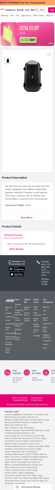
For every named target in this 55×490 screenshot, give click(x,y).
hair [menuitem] (17, 15)
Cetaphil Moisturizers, (21, 465)
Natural (46, 344)
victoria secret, (37, 420)
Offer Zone (36, 308)
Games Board (27, 314)
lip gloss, (23, 417)
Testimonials (10, 324)
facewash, (16, 451)
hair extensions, (24, 433)
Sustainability (10, 333)
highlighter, (17, 414)
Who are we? (8, 308)
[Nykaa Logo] (2, 9)
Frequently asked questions (19, 312)
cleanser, (16, 430)
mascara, (39, 430)
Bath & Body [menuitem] (38, 15)
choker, (31, 443)
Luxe (45, 348)
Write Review (16, 249)
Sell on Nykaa (17, 338)
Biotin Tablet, (18, 473)
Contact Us (18, 306)
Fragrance (47, 341)
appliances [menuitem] (26, 15)
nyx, (23, 451)
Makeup (46, 307)
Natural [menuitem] (49, 15)
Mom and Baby (45, 329)
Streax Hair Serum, (18, 467)
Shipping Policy (37, 398)
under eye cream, (32, 435)
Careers (8, 313)
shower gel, (16, 438)
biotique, (14, 417)
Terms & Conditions (20, 398)
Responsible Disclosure (10, 338)
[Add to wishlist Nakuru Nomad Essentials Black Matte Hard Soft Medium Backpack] (49, 54)
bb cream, (25, 420)
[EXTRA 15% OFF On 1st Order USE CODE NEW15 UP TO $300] (27, 34)
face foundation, (22, 441)
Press (7, 320)
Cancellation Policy (20, 400)
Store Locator (18, 319)
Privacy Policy (36, 400)
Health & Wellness (46, 336)
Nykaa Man (36, 320)
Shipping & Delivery (18, 331)
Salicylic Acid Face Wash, (26, 475)
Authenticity (10, 317)
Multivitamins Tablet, (20, 459)
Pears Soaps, (21, 481)
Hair (44, 314)
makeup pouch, (20, 446)
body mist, (39, 446)
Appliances (47, 324)
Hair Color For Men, (35, 481)
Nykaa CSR (7, 328)
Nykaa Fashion (37, 325)
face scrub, (15, 457)
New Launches (37, 314)
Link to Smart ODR (8, 350)
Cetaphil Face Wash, (30, 457)
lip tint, (20, 435)
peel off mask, (32, 454)
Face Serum (19, 483)
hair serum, (28, 414)
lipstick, (8, 414)
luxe (27, 10)
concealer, (38, 414)
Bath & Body (45, 319)
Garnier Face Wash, (18, 462)
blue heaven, (20, 454)
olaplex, (31, 446)
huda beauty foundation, (25, 449)
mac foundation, (20, 443)
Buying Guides (27, 320)
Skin (44, 311)
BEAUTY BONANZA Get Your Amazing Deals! (22, 2)
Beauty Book (27, 308)
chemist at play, (28, 430)
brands (20, 10)
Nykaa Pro (36, 331)
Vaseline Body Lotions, (22, 470)
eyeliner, (34, 422)
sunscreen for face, (31, 438)
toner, (21, 428)
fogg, (13, 435)
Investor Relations (9, 343)
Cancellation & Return (19, 325)
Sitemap (37, 336)
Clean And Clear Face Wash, (25, 478)
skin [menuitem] (12, 15)
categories (10, 10)
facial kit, (16, 420)
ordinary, (13, 428)
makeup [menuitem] (4, 15)
